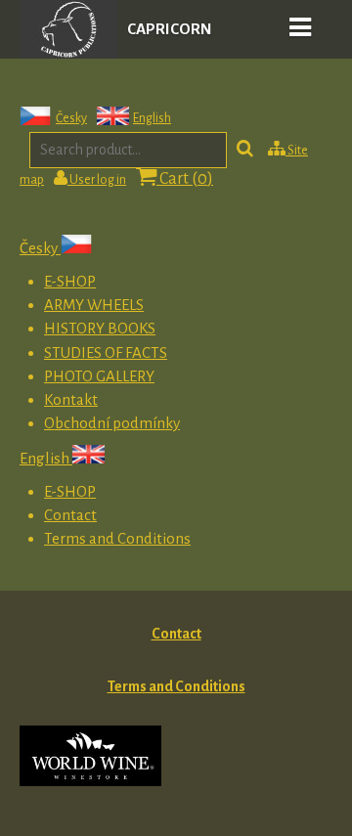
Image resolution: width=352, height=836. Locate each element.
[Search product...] (245, 150)
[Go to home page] (68, 53)
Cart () (184, 179)
